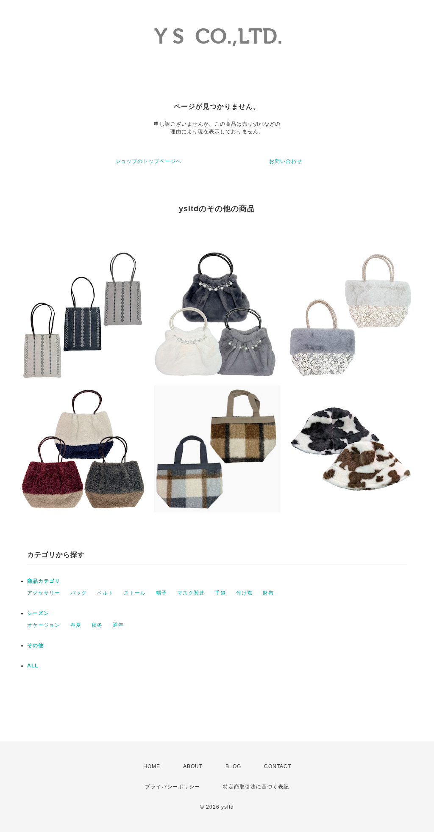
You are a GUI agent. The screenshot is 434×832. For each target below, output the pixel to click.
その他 (35, 645)
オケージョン (43, 625)
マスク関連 (191, 593)
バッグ (78, 593)
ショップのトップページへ (148, 161)
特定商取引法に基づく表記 (256, 787)
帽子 (161, 593)
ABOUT (193, 766)
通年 (118, 625)
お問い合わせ (285, 161)
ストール (135, 593)
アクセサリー (43, 593)
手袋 (220, 593)
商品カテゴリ (43, 581)
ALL (32, 666)
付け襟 (244, 593)
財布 (268, 593)
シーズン (38, 613)
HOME (151, 766)
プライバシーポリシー (172, 787)
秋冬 (97, 625)
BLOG (233, 766)
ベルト (105, 593)
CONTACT (277, 766)
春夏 (75, 625)
